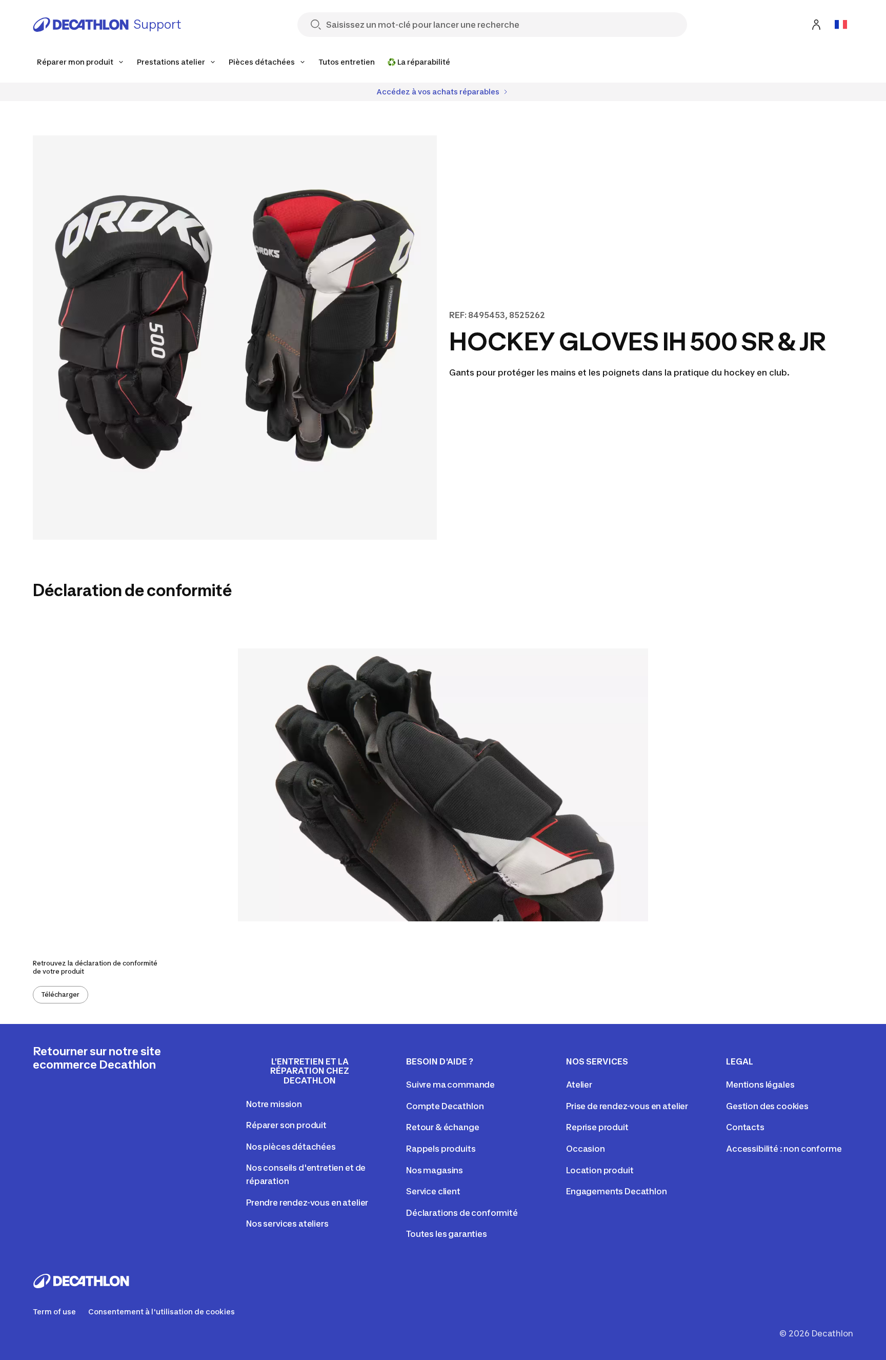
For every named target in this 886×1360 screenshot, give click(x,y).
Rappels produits (440, 1149)
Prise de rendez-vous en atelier (627, 1106)
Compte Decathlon (445, 1106)
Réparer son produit (286, 1125)
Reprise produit (597, 1127)
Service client (433, 1191)
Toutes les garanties (446, 1234)
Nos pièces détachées (291, 1146)
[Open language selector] (841, 24)
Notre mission (274, 1104)
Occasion (585, 1149)
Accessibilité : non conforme (784, 1149)
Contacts (745, 1127)
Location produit (599, 1170)
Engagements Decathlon (616, 1191)
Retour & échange (442, 1127)
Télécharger (60, 994)
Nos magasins (434, 1170)
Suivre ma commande (450, 1084)
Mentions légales (760, 1084)
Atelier (579, 1084)
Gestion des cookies (767, 1106)
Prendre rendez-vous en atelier (307, 1202)
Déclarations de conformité (462, 1213)
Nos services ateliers (287, 1223)
